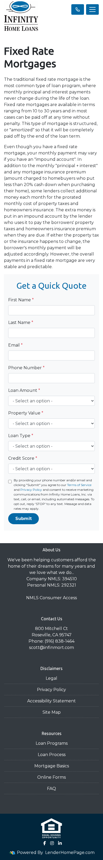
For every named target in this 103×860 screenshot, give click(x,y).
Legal (51, 678)
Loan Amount (24, 390)
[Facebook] (44, 843)
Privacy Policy (31, 490)
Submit (23, 518)
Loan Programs (52, 743)
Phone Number (26, 367)
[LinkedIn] (60, 843)
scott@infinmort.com (51, 647)
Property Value (25, 413)
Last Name (20, 322)
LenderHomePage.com (70, 852)
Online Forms (51, 777)
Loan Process (51, 754)
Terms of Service (79, 485)
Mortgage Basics (51, 765)
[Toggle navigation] (92, 9)
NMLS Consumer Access (51, 597)
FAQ (51, 788)
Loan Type (20, 435)
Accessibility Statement (51, 700)
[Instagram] (52, 843)
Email (15, 345)
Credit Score (22, 458)
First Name (21, 299)
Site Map (52, 712)
